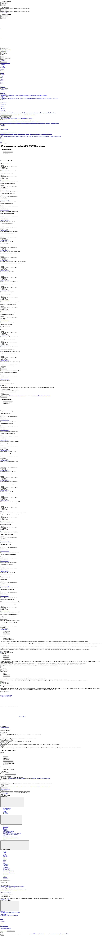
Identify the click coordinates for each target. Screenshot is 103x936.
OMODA (27, 134)
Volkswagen (35, 98)
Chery (57, 98)
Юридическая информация (53, 123)
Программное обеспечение (25, 136)
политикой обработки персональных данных (41, 395)
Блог (1, 123)
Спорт (34, 120)
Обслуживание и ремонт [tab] (7, 151)
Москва (2, 8)
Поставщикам (33, 123)
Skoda (25, 98)
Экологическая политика (25, 123)
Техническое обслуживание (36, 136)
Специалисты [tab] (5, 656)
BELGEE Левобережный (5, 696)
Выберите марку (3, 389)
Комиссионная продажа (17, 112)
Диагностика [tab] (5, 658)
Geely (6, 98)
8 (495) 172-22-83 (22, 716)
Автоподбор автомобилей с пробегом (47, 112)
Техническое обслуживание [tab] (8, 762)
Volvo (41, 98)
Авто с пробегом (4, 53)
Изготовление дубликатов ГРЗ (29, 114)
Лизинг (2, 118)
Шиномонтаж (58, 136)
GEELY (11, 134)
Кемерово (16, 8)
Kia (4, 98)
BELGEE (2, 134)
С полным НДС (3, 95)
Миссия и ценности (7, 123)
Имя (1, 366)
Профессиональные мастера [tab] (8, 639)
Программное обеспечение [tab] (8, 760)
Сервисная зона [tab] (6, 631)
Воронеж (11, 8)
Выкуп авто (5, 830)
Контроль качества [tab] (6, 659)
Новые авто (3, 52)
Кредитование (6, 825)
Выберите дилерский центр (6, 390)
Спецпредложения (4, 55)
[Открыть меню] (1, 137)
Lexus (17, 98)
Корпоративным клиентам (5, 58)
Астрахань (7, 8)
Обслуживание (16, 136)
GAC (52, 98)
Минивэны (45, 95)
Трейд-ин (5, 828)
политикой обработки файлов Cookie (36, 933)
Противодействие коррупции (42, 123)
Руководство (27, 120)
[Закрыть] (9, 906)
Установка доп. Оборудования (48, 136)
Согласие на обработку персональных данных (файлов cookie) (13, 889)
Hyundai (14, 98)
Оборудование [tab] (6, 655)
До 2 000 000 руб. (16, 95)
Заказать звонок (4, 619)
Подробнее (2, 727)
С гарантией (9, 95)
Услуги (1, 135)
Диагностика (3, 136)
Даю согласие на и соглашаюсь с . (26, 395)
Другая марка (43, 134)
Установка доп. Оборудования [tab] (8, 763)
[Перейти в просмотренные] (9, 47)
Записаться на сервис (5, 779)
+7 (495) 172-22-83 (4, 12)
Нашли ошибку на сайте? (5, 900)
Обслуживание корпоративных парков (22, 118)
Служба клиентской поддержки (16, 114)
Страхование (5, 827)
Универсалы (32, 95)
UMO (37, 134)
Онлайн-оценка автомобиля (6, 112)
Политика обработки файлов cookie (7, 887)
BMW (11, 98)
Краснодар (21, 8)
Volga (39, 134)
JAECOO (15, 134)
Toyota (1, 98)
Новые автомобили (7, 808)
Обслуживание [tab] (6, 759)
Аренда (31, 118)
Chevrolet (45, 98)
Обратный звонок (4, 796)
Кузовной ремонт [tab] (6, 153)
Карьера (31, 120)
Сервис (2, 54)
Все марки (2, 97)
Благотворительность (15, 123)
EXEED (6, 134)
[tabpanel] (51, 710)
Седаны (28, 95)
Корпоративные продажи (9, 118)
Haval (54, 98)
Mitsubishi (49, 98)
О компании (3, 59)
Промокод (2, 394)
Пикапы (41, 95)
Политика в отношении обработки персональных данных (12, 886)
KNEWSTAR (20, 134)
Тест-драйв (5, 829)
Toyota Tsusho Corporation (19, 120)
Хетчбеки (37, 95)
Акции (4, 811)
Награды (38, 120)
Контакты (2, 60)
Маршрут (7, 727)
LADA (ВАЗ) (21, 98)
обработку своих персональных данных (17, 395)
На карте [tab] (6, 691)
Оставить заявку (4, 396)
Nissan (8, 98)
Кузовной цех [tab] (5, 632)
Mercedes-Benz (30, 98)
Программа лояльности (5, 114)
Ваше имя (2, 391)
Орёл (28, 8)
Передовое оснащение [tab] (7, 638)
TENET (31, 134)
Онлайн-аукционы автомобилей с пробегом (31, 112)
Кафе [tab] (4, 673)
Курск (25, 8)
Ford (39, 98)
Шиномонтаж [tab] (5, 764)
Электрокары (49, 134)
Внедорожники (23, 95)
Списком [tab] (2, 691)
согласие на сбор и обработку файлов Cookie (59, 933)
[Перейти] (0, 881)
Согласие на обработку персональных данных (9, 888)
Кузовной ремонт (9, 136)
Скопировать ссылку (4, 169)
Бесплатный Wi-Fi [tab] (6, 674)
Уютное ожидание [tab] (6, 675)
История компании (10, 120)
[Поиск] (9, 27)
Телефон (2, 367)
